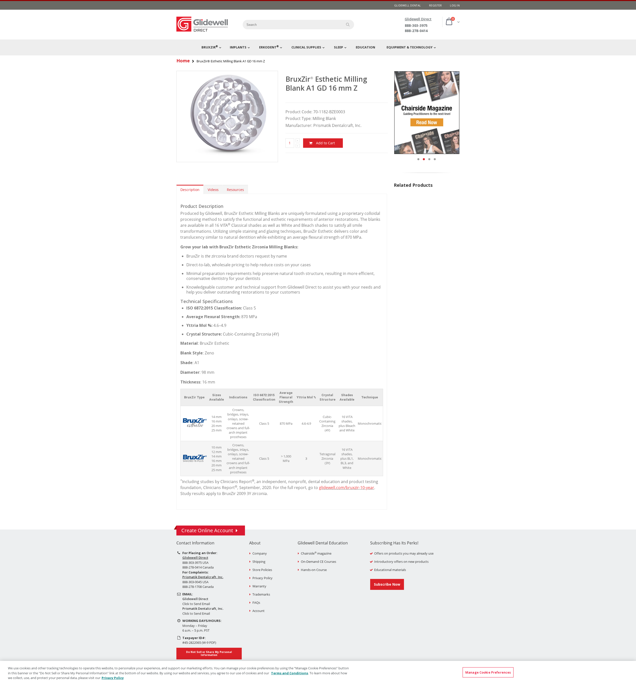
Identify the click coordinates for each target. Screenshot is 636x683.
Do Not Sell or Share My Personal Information (209, 653)
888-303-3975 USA (195, 562)
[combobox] (291, 24)
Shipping (258, 561)
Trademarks (261, 594)
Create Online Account (207, 530)
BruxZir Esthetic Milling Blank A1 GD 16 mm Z (326, 83)
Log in (455, 5)
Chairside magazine (316, 553)
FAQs (256, 602)
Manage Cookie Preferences (488, 672)
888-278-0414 (416, 30)
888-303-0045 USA (195, 582)
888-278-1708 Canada (198, 586)
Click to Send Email (196, 604)
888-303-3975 (416, 25)
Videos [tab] (213, 189)
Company (259, 553)
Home (183, 61)
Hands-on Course (314, 570)
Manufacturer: (298, 125)
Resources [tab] (235, 189)
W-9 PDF (209, 642)
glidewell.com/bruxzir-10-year (346, 487)
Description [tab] (189, 189)
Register (435, 5)
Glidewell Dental (407, 5)
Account (258, 610)
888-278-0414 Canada (198, 567)
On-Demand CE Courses (318, 561)
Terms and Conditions (289, 673)
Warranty (259, 586)
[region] (318, 672)
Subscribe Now (387, 584)
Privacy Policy (262, 578)
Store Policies (262, 570)
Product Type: (298, 118)
